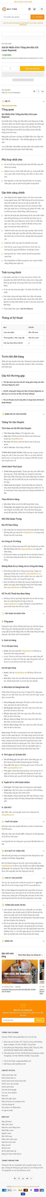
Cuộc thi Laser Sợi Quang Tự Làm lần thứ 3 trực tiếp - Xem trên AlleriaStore (23, 23)
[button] (23, 74)
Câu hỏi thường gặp (9, 1090)
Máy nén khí (6, 1145)
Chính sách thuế (8, 1087)
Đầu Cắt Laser (7, 1136)
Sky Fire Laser (6, 44)
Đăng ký (39, 1020)
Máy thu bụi (6, 1148)
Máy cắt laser (7, 1122)
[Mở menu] (41, 9)
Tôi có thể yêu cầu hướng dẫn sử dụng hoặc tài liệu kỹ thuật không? (23, 401)
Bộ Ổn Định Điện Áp (9, 1151)
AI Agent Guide (7, 1110)
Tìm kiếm (39, 17)
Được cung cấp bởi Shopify (30, 1186)
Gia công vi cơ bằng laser (11, 1107)
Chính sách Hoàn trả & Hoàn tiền (14, 1081)
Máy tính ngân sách (9, 1099)
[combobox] (23, 17)
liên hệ (7, 93)
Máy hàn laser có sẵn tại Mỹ (23, 2)
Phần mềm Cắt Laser (9, 1139)
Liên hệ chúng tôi (26, 309)
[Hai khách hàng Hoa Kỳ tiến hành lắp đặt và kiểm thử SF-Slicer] (20, 972)
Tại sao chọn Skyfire (9, 1093)
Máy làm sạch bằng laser (11, 1127)
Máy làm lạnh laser (9, 1142)
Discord (4, 1096)
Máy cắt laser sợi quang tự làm (13, 1102)
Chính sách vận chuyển (10, 1084)
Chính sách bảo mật (9, 1075)
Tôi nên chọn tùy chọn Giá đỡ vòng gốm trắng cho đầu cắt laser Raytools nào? (23, 383)
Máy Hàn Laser (7, 1124)
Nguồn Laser (6, 1133)
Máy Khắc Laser (8, 1130)
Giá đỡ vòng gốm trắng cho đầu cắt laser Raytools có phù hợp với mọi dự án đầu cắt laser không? (23, 392)
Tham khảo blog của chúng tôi (29, 955)
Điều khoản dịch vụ (9, 1078)
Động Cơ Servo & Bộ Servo (11, 1154)
